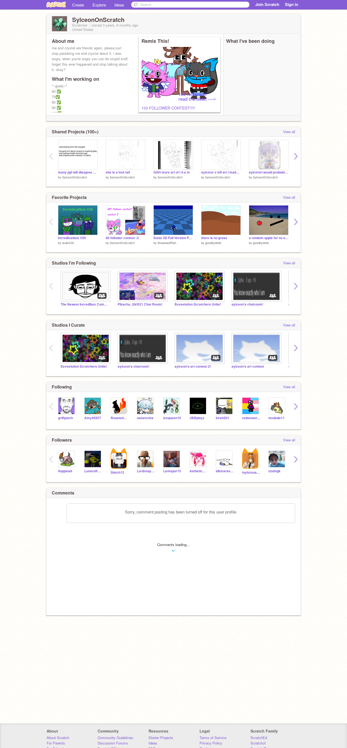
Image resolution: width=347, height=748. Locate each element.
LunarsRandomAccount (93, 471)
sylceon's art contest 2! (193, 366)
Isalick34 (68, 242)
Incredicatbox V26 (72, 238)
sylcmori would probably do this (268, 172)
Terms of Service (213, 737)
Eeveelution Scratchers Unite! (198, 304)
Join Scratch (267, 4)
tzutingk (274, 471)
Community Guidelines (115, 737)
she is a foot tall (118, 172)
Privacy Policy (211, 743)
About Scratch (58, 737)
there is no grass (214, 238)
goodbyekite (213, 242)
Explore (99, 5)
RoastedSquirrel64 (120, 418)
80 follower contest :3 (122, 238)
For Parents (56, 743)
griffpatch (65, 418)
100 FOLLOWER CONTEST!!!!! (168, 108)
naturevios (145, 418)
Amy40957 (92, 418)
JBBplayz (196, 418)
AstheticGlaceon (198, 471)
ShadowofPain (167, 242)
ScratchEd (258, 737)
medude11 (276, 418)
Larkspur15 (172, 471)
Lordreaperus (146, 471)
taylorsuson (251, 472)
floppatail (65, 471)
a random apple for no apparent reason (268, 238)
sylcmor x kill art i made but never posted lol (221, 172)
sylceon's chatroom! (247, 304)
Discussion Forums (113, 743)
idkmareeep (225, 471)
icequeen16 (172, 418)
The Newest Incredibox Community (85, 304)
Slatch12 (117, 472)
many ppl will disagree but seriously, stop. (78, 172)
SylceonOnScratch (74, 177)
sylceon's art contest (248, 366)
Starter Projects (161, 737)
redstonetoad (251, 418)
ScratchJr (258, 743)
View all (289, 131)
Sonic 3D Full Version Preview (173, 238)
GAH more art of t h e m (171, 172)
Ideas (119, 5)
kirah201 (222, 418)
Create (78, 5)
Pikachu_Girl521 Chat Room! (140, 304)
